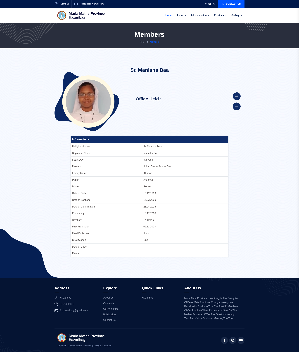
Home (168, 15)
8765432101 (67, 304)
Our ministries (111, 309)
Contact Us (233, 4)
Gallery (235, 15)
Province (219, 15)
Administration (199, 15)
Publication (109, 314)
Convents (108, 303)
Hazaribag (147, 297)
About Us (108, 297)
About (180, 15)
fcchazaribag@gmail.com (91, 3)
